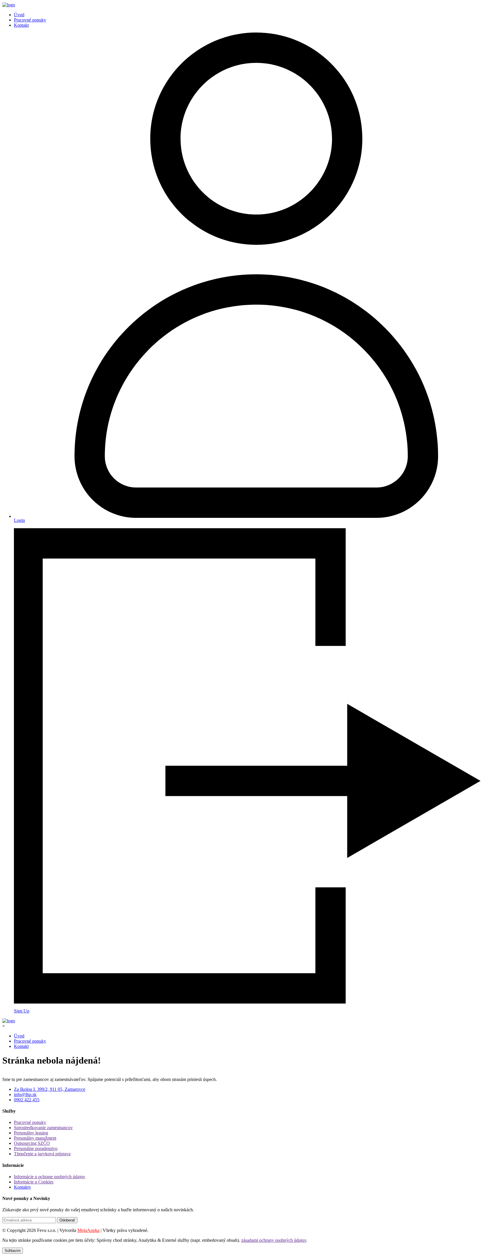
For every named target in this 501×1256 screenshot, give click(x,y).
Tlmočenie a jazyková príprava (42, 1153)
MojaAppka (88, 1230)
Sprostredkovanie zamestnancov (43, 1127)
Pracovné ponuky (30, 19)
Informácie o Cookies (33, 1181)
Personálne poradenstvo (35, 1148)
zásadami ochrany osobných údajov (273, 1240)
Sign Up (21, 1010)
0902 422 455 (26, 1099)
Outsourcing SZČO (32, 1143)
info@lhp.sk (25, 1094)
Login (19, 520)
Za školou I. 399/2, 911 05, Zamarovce (49, 1089)
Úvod (19, 14)
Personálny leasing (31, 1132)
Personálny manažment (35, 1138)
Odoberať (67, 1220)
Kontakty (22, 1187)
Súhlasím (13, 1250)
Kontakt (21, 25)
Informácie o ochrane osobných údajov (49, 1176)
